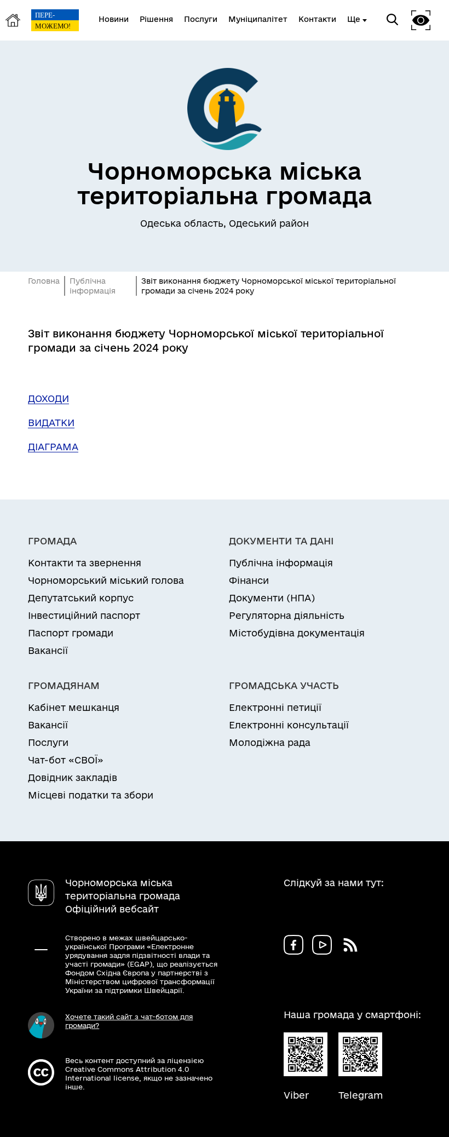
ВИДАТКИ (51, 422)
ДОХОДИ (48, 398)
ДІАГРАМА (53, 446)
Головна (44, 281)
